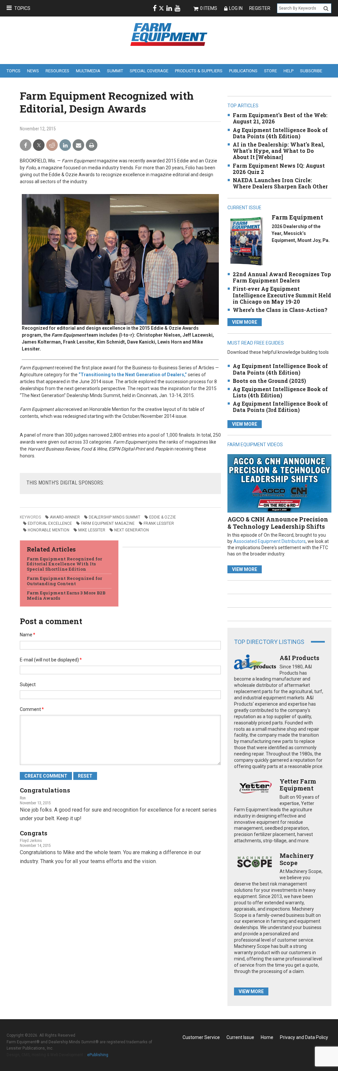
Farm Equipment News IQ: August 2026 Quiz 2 (279, 168)
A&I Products (299, 658)
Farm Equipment (297, 217)
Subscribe (311, 70)
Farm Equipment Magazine (108, 523)
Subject (28, 684)
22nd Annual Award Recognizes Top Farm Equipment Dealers (282, 277)
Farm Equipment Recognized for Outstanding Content (64, 580)
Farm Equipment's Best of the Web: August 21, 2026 (280, 118)
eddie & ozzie (162, 517)
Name (27, 634)
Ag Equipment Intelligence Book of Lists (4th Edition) (280, 392)
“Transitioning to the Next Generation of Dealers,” (133, 374)
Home (267, 1037)
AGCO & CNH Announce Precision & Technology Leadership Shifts (277, 522)
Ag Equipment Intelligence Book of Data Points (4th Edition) (280, 133)
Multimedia (88, 70)
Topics (22, 8)
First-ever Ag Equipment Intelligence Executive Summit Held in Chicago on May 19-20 (282, 295)
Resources (57, 70)
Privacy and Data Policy (304, 1037)
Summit (115, 70)
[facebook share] (25, 145)
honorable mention (48, 530)
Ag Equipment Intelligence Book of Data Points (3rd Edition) (280, 406)
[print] (91, 145)
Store (270, 70)
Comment (32, 709)
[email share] (78, 145)
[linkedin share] (65, 145)
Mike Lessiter (91, 530)
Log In (236, 8)
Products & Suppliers (198, 70)
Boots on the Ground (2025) (269, 380)
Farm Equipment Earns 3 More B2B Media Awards (66, 595)
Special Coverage (149, 70)
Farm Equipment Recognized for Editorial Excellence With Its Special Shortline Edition (64, 564)
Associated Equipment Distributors (269, 541)
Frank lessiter (159, 523)
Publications (243, 70)
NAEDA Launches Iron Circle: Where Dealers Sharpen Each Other (280, 183)
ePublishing (97, 1055)
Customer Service (201, 1037)
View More (244, 322)
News (33, 70)
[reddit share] (52, 145)
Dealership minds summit (114, 517)
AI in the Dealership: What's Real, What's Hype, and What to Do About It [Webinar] (278, 150)
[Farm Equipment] (246, 241)
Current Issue (240, 1037)
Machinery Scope (297, 859)
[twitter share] (39, 145)
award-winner (65, 517)
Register (259, 8)
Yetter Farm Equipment (298, 784)
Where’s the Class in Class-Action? (280, 309)
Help (288, 70)
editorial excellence (50, 523)
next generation (131, 530)
